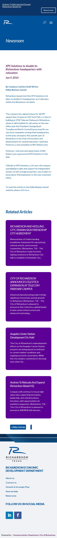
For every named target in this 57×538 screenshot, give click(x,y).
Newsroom (48, 10)
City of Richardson (47, 535)
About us (10, 478)
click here (24, 190)
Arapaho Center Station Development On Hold (22, 335)
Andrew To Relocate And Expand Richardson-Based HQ (16, 5)
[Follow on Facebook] (17, 515)
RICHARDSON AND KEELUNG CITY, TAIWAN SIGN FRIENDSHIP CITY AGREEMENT (28, 229)
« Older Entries (18, 427)
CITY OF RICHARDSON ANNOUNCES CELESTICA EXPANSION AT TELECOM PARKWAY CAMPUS (24, 283)
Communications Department (26, 535)
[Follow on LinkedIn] (9, 515)
